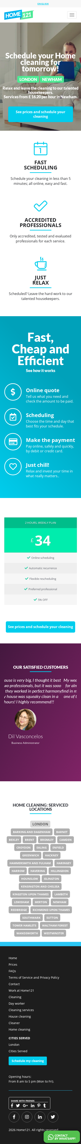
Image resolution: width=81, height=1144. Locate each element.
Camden (65, 840)
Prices (13, 964)
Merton (41, 902)
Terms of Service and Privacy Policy (34, 977)
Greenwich (30, 855)
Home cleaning (19, 1029)
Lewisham (21, 902)
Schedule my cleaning (28, 1061)
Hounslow (29, 879)
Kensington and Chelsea (40, 886)
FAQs (12, 971)
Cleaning (15, 997)
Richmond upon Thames (51, 910)
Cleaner (14, 1023)
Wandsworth (27, 933)
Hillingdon (60, 871)
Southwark (31, 918)
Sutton (52, 918)
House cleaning (20, 1016)
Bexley (14, 840)
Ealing (42, 847)
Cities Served (18, 1051)
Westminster (54, 933)
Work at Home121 (21, 990)
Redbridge (19, 910)
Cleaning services (21, 1010)
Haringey (64, 863)
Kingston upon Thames (31, 894)
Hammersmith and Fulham (30, 863)
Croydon (23, 847)
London (40, 824)
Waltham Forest (55, 925)
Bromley (47, 840)
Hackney (51, 855)
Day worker (17, 1003)
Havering (37, 871)
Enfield (58, 847)
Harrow (18, 871)
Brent (29, 840)
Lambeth (61, 894)
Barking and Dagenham (31, 832)
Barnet (62, 832)
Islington (51, 879)
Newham (59, 902)
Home (13, 958)
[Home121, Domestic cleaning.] (19, 15)
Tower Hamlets (24, 925)
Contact (14, 984)
